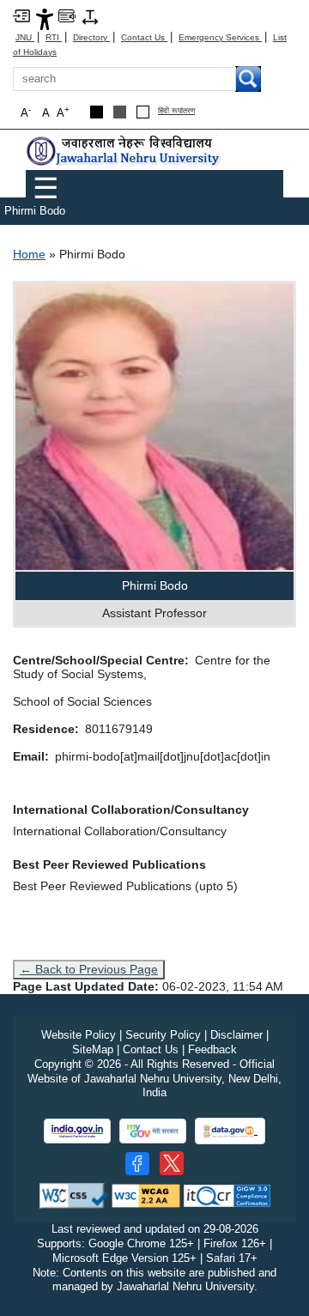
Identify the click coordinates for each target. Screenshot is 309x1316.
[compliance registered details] (227, 1195)
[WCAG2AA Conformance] (146, 1195)
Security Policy (163, 1034)
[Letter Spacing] (90, 15)
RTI (53, 37)
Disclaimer (236, 1034)
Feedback (212, 1049)
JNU (24, 37)
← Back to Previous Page (89, 969)
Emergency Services (220, 37)
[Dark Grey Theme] (119, 112)
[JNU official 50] (172, 1163)
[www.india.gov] (77, 1131)
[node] (124, 150)
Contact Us (144, 37)
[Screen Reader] (67, 15)
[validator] (73, 1195)
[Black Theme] (96, 112)
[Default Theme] (142, 112)
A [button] (63, 112)
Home (29, 254)
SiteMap (92, 1049)
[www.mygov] (152, 1131)
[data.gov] (230, 1131)
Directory (91, 37)
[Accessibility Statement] (44, 18)
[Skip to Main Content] (21, 15)
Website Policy (78, 1034)
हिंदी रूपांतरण (176, 111)
